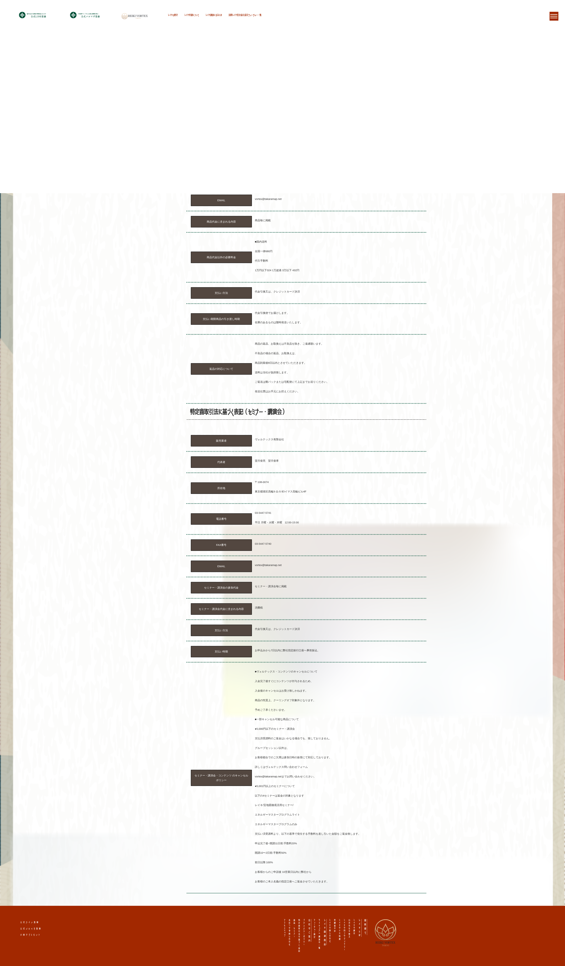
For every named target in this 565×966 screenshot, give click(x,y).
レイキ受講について (192, 15)
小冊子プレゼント (30, 935)
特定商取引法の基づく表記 (299, 936)
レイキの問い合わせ (330, 931)
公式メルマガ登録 (31, 928)
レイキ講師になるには (214, 15)
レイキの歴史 (173, 15)
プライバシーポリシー (304, 932)
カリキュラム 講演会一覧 (319, 934)
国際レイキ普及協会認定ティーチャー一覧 (245, 15)
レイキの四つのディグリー (344, 935)
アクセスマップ (284, 928)
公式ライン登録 (29, 922)
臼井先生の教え (349, 928)
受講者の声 (335, 926)
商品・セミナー (294, 928)
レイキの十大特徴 (339, 930)
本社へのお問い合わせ (289, 932)
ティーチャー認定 (314, 929)
